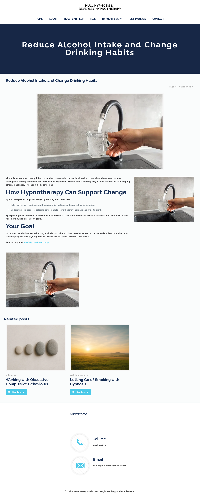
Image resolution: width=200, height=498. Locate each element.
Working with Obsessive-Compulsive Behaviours (28, 381)
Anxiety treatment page (36, 242)
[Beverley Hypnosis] (100, 7)
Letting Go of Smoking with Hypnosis (94, 381)
